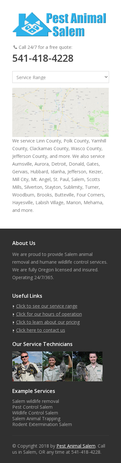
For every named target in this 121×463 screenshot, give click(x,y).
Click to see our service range (46, 306)
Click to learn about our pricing (48, 322)
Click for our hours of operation (49, 314)
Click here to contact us (40, 330)
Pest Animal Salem (76, 446)
